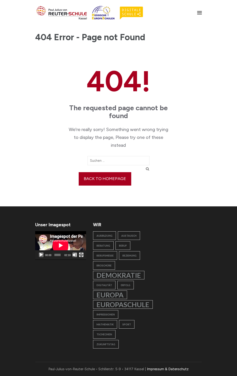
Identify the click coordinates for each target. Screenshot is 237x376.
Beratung (103, 245)
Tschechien (104, 334)
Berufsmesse (105, 255)
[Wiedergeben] (41, 255)
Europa (110, 295)
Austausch (129, 235)
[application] (60, 245)
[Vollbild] (81, 255)
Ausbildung (104, 235)
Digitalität (104, 285)
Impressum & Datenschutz (168, 369)
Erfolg (125, 285)
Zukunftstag (106, 344)
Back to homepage (105, 178)
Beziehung (129, 255)
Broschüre (104, 265)
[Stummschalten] (74, 255)
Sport (126, 324)
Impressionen (106, 314)
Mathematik (105, 324)
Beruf (123, 245)
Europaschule (123, 304)
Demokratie (119, 275)
